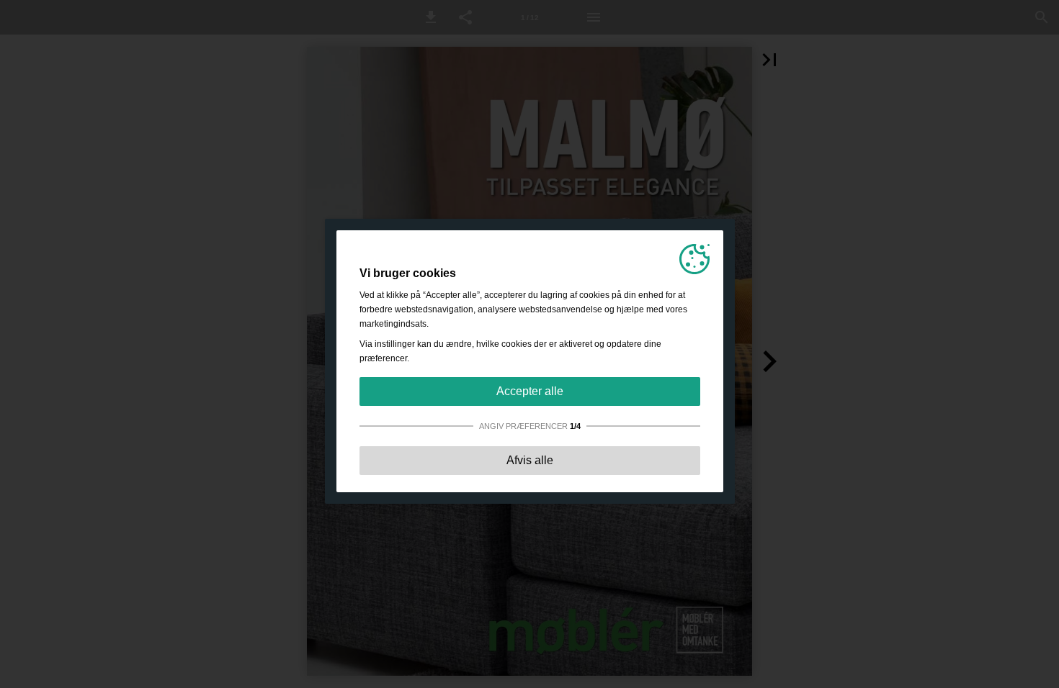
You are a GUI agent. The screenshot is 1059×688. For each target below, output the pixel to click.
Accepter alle (529, 391)
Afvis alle (529, 460)
